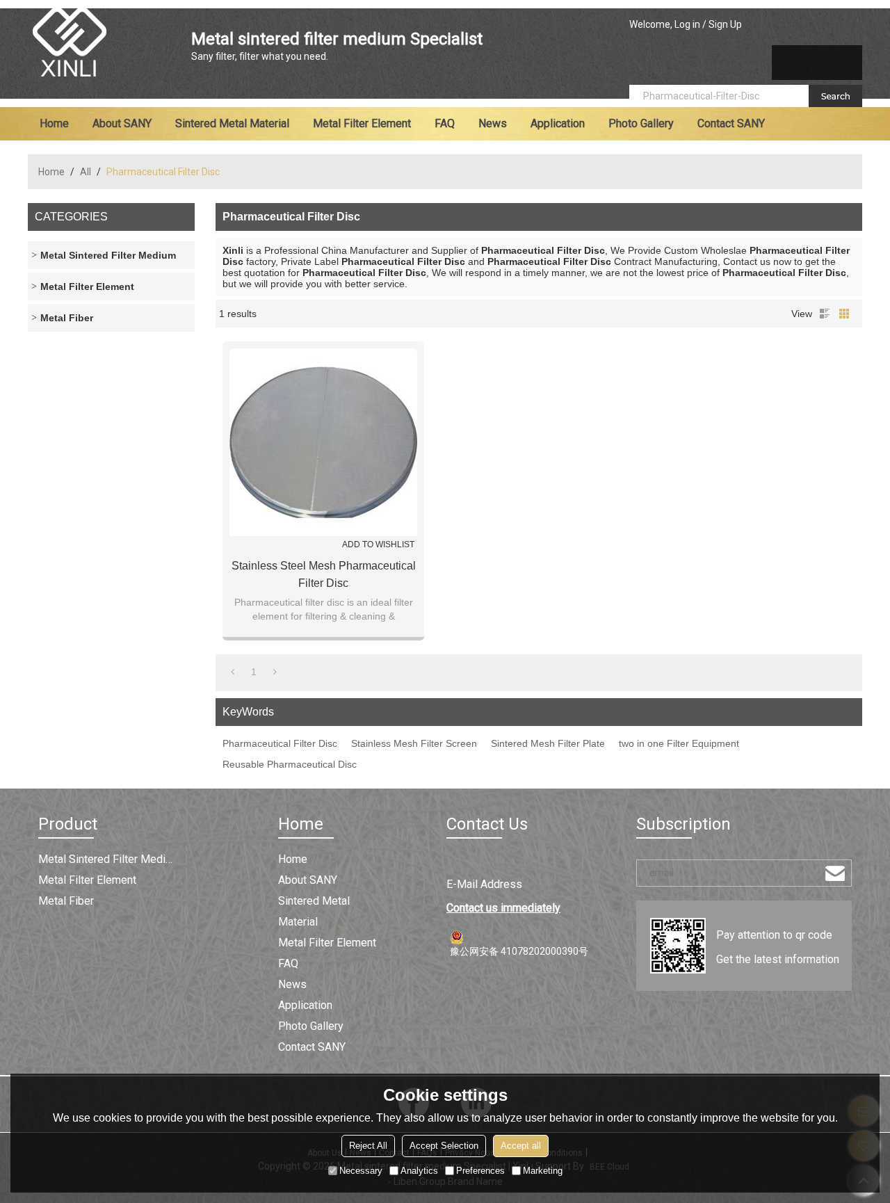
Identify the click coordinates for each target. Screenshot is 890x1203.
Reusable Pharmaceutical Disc (289, 764)
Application (558, 123)
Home (54, 123)
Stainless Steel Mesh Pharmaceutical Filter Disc (324, 574)
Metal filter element (362, 123)
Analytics (419, 1170)
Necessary (360, 1170)
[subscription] (835, 873)
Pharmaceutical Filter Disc (279, 743)
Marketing (543, 1170)
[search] (835, 96)
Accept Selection (444, 1145)
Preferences (480, 1170)
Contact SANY (731, 123)
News (492, 123)
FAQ (445, 123)
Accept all (521, 1145)
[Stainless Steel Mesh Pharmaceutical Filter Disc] (323, 442)
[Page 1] (232, 671)
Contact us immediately (503, 907)
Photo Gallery (641, 123)
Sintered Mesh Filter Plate (548, 743)
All (85, 171)
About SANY (122, 123)
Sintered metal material (232, 123)
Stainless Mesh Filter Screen (414, 743)
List (825, 314)
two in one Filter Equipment (679, 743)
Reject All (368, 1145)
